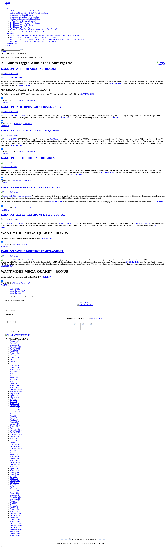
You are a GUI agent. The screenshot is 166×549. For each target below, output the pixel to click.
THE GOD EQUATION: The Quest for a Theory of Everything (33, 41)
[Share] (83, 98)
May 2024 (13, 355)
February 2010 (15, 509)
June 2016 (13, 438)
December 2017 (15, 408)
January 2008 (15, 535)
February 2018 (15, 406)
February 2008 (15, 533)
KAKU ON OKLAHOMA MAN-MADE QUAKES (30, 130)
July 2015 (13, 450)
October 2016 (15, 432)
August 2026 (14, 341)
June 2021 (13, 381)
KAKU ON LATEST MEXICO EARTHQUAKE (29, 68)
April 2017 (14, 420)
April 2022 (14, 377)
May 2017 (13, 418)
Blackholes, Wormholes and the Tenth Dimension (27, 11)
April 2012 (14, 479)
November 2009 (16, 513)
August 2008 (14, 531)
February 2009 (15, 519)
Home (7, 3)
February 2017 (15, 424)
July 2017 (13, 416)
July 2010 (13, 503)
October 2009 (15, 515)
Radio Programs (11, 43)
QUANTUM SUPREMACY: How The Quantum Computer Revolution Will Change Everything (45, 35)
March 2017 (14, 422)
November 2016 (16, 430)
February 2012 (15, 481)
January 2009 (15, 521)
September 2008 (16, 529)
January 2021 (15, 387)
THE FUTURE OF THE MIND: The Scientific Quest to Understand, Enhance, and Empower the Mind (47, 39)
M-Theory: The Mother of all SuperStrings (25, 19)
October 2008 (15, 527)
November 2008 (16, 525)
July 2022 (13, 371)
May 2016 (13, 440)
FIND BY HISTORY (18, 291)
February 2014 (15, 473)
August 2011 (14, 483)
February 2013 (15, 475)
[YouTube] (77, 329)
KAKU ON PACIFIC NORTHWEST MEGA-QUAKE (32, 251)
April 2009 (14, 517)
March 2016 (14, 444)
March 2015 (14, 456)
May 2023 (13, 363)
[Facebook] (93, 329)
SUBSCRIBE (15, 289)
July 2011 (13, 485)
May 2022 (13, 375)
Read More (5, 102)
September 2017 (16, 412)
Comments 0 (30, 100)
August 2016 (14, 436)
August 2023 (14, 361)
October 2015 (15, 446)
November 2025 (16, 347)
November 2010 (16, 497)
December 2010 (15, 495)
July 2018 (13, 400)
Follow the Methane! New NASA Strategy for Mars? (29, 13)
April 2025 (14, 351)
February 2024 (15, 357)
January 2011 (14, 493)
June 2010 (13, 505)
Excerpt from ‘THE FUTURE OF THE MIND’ (27, 31)
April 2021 (14, 383)
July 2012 (13, 477)
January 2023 (15, 369)
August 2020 (14, 394)
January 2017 (15, 426)
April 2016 (14, 442)
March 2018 (14, 404)
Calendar (8, 5)
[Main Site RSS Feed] (3, 51)
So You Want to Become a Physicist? (23, 21)
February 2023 (15, 367)
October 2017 (15, 410)
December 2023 (15, 359)
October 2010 (15, 499)
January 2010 (15, 511)
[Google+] (66, 539)
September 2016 (16, 434)
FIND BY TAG (15, 293)
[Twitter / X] (85, 329)
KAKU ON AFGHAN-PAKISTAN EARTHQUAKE (31, 187)
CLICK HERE (97, 318)
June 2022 (13, 373)
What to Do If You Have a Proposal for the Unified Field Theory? (33, 29)
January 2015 (15, 460)
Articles (8, 9)
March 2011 (14, 489)
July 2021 (13, 379)
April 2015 (14, 454)
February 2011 (15, 491)
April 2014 (14, 469)
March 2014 (14, 471)
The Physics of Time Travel (20, 27)
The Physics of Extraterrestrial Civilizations (25, 23)
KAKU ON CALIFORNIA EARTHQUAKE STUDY (31, 106)
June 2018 (13, 402)
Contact (8, 45)
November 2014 (16, 464)
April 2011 (14, 487)
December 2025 (15, 345)
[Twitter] (100, 539)
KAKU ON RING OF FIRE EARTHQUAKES (28, 158)
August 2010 (14, 501)
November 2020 (16, 390)
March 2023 (14, 365)
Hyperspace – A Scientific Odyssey (22, 15)
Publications (9, 33)
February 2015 (15, 458)
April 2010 (14, 507)
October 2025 (15, 349)
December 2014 (15, 462)
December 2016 (15, 428)
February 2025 (15, 353)
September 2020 (16, 392)
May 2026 (13, 343)
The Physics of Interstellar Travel (21, 25)
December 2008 (15, 523)
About (7, 7)
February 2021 (15, 385)
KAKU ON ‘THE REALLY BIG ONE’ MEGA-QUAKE (33, 214)
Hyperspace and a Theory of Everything (24, 17)
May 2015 (13, 452)
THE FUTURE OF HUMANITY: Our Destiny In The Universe (33, 37)
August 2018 (14, 398)
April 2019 (14, 396)
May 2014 (13, 466)
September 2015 (16, 448)
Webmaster (20, 100)
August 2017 (14, 414)
